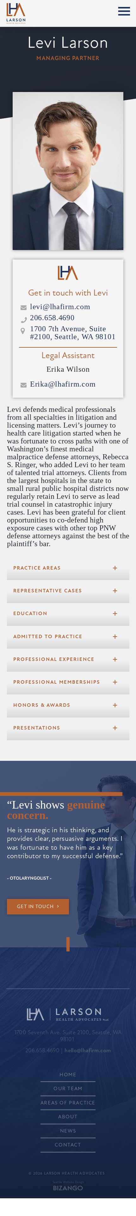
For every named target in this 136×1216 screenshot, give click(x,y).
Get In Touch (35, 907)
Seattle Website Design (68, 1182)
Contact (68, 1145)
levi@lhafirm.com (60, 306)
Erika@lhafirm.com (63, 384)
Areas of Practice (68, 1103)
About (68, 1117)
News (68, 1131)
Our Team (68, 1088)
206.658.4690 (52, 318)
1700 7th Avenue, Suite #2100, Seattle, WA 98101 (72, 333)
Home (67, 1075)
